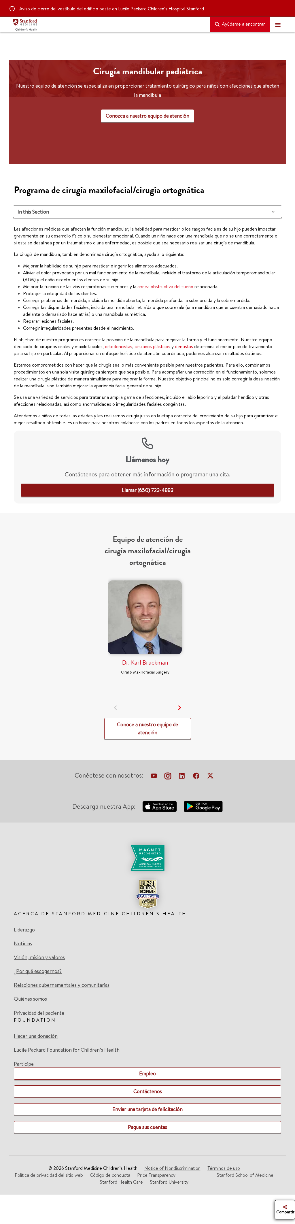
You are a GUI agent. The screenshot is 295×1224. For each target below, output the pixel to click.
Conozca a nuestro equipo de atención (147, 115)
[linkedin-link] (182, 776)
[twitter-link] (210, 776)
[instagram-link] (167, 776)
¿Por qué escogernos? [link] (38, 971)
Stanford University (169, 1182)
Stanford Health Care (121, 1182)
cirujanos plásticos (152, 346)
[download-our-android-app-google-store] (203, 806)
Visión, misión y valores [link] (39, 957)
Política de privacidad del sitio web (49, 1175)
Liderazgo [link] (24, 929)
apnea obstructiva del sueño (165, 286)
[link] (147, 490)
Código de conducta (110, 1175)
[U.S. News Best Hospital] (147, 894)
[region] (147, 117)
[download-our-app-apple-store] (159, 806)
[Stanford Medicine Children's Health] (109, 24)
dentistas (184, 346)
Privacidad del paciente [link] (39, 1012)
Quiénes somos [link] (30, 998)
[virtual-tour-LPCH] (154, 776)
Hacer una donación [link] (36, 1036)
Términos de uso (223, 1168)
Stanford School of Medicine (245, 1175)
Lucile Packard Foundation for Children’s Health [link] (67, 1049)
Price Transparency (156, 1175)
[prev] (115, 707)
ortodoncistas (118, 346)
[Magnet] (147, 857)
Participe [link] (24, 1064)
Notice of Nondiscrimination (172, 1168)
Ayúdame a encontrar (243, 24)
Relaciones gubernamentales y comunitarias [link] (61, 985)
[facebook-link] (196, 776)
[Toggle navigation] (278, 25)
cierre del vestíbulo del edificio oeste (74, 8)
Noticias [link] (23, 943)
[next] (179, 707)
